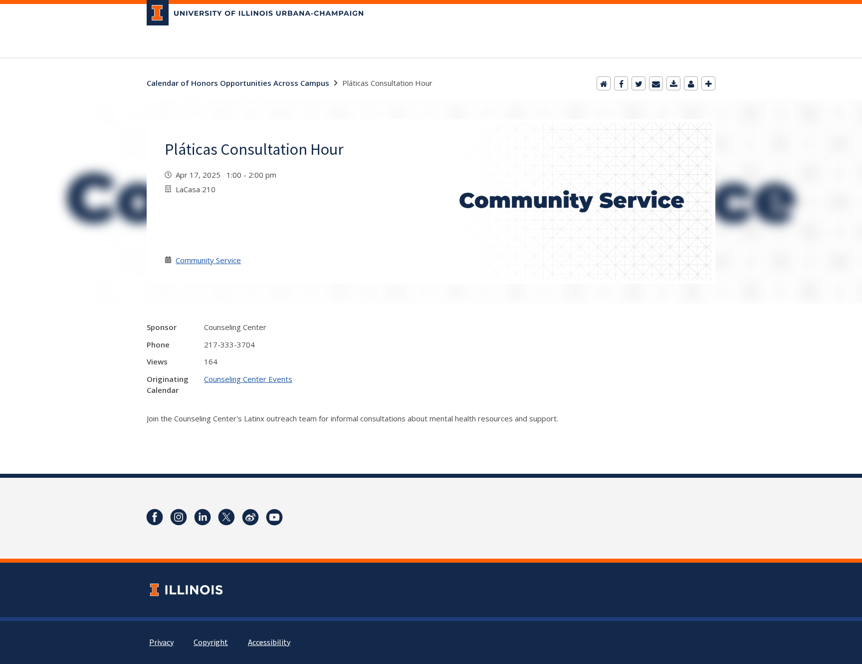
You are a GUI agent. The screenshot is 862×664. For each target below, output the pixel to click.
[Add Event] (708, 83)
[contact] (691, 83)
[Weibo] (250, 517)
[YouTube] (274, 517)
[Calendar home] (604, 83)
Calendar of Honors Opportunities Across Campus (238, 83)
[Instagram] (179, 517)
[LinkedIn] (203, 517)
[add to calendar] (673, 83)
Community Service (208, 260)
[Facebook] (621, 83)
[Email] (656, 83)
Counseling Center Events (248, 379)
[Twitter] (639, 83)
